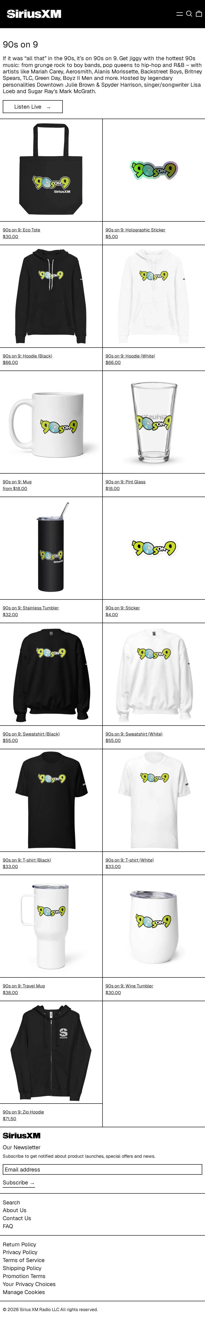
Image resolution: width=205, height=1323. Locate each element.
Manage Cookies (24, 1292)
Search (11, 1202)
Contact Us (17, 1218)
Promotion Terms (24, 1276)
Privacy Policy (20, 1252)
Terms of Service (23, 1260)
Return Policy (19, 1244)
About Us (14, 1210)
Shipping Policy (22, 1268)
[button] (189, 13)
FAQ (8, 1226)
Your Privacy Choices (29, 1284)
